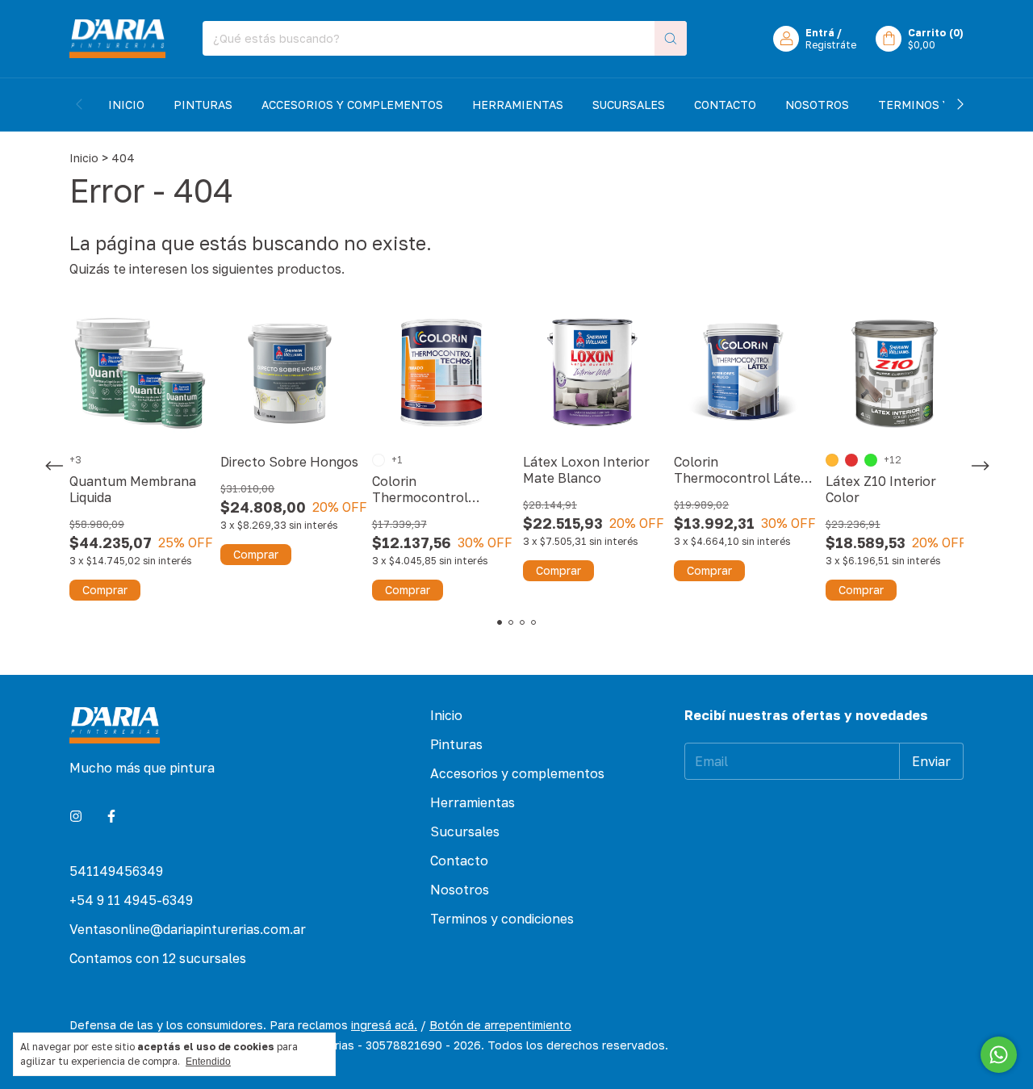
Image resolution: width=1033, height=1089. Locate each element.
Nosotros (817, 104)
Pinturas (203, 104)
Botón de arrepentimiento (500, 1025)
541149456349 (116, 871)
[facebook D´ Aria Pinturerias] (111, 816)
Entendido (208, 1061)
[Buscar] (671, 38)
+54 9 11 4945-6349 (131, 900)
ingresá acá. (384, 1025)
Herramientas (517, 104)
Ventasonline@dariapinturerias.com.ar (187, 929)
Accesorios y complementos (352, 104)
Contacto (725, 104)
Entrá (819, 33)
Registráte (830, 45)
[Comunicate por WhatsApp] (999, 1055)
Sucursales (628, 104)
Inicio (126, 104)
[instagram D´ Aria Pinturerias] (75, 816)
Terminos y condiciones (502, 919)
